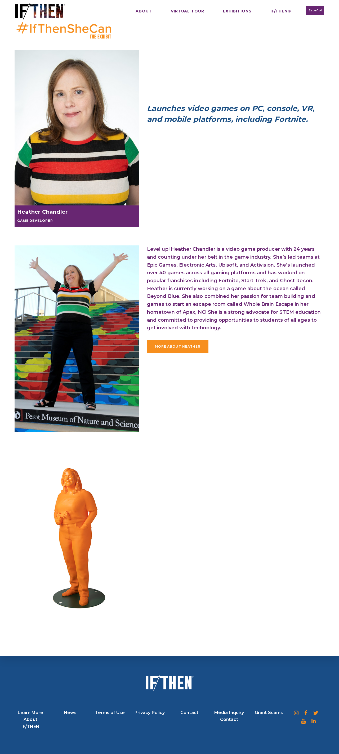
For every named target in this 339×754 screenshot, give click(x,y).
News (70, 712)
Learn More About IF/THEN (30, 719)
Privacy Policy (150, 712)
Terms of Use (110, 712)
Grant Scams (269, 712)
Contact (189, 712)
